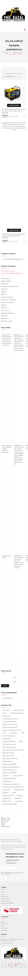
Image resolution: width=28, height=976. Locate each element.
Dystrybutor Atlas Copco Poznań (10, 724)
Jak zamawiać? (4, 896)
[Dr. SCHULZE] (4, 821)
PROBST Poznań (6, 789)
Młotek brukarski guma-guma (9, 747)
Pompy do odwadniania (7, 302)
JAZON (2, 291)
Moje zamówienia (5, 923)
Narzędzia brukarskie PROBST (9, 772)
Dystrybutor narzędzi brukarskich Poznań (12, 730)
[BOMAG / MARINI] (5, 819)
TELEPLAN (20, 795)
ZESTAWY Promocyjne (6, 321)
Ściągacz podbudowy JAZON (9, 804)
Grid (2, 69)
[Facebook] (2, 868)
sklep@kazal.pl (11, 863)
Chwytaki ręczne (6, 716)
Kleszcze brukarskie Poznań (9, 735)
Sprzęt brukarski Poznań (8, 795)
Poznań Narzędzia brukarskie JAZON (11, 784)
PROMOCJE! (4, 307)
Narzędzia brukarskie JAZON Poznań (11, 767)
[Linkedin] (13, 868)
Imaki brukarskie (13, 733)
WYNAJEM (3, 315)
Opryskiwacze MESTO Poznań (9, 778)
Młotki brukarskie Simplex (8, 755)
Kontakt (3, 892)
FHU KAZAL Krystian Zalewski (12, 872)
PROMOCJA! (5, 792)
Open (2, 29)
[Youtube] (9, 868)
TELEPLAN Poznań (7, 798)
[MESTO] (3, 824)
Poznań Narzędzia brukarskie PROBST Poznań (13, 787)
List (5, 69)
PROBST (3, 305)
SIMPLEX (14, 792)
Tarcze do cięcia (5, 310)
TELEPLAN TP (18, 798)
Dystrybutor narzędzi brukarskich (10, 727)
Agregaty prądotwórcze (17, 52)
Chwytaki (5, 713)
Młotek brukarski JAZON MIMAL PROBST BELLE (13, 750)
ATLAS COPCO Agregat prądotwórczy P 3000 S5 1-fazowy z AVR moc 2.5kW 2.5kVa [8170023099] (13, 111)
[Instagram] (6, 868)
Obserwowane (4, 930)
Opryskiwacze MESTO (18, 775)
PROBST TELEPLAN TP (19, 789)
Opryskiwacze (6, 775)
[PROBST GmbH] (5, 818)
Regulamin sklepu (5, 901)
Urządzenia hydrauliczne (7, 313)
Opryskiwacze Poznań (8, 781)
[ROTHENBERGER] (5, 826)
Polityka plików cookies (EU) (7, 903)
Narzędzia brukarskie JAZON (9, 764)
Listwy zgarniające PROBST (9, 741)
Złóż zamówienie (5, 928)
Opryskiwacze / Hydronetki (8, 299)
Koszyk (2, 926)
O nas (2, 894)
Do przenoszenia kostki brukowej (10, 718)
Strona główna (5, 52)
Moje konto (3, 921)
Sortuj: (3, 76)
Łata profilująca (19, 801)
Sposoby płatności (5, 898)
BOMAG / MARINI (5, 281)
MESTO (3, 294)
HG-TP (4, 733)
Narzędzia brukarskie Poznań (9, 770)
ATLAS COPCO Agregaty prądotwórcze (12, 273)
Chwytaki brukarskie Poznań (17, 713)
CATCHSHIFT (4, 283)
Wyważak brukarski (7, 801)
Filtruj (5, 685)
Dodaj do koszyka (14, 105)
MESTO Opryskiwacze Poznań (9, 744)
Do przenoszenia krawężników (9, 721)
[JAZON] (3, 823)
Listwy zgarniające (7, 738)
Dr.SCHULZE (4, 289)
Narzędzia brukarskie (6, 297)
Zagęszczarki (4, 318)
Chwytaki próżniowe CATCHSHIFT (9, 286)
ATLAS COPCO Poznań (18, 710)
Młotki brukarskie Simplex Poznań (10, 758)
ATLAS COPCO (4, 278)
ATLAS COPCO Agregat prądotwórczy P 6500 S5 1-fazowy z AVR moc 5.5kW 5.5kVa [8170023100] (13, 236)
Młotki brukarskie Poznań (8, 752)
